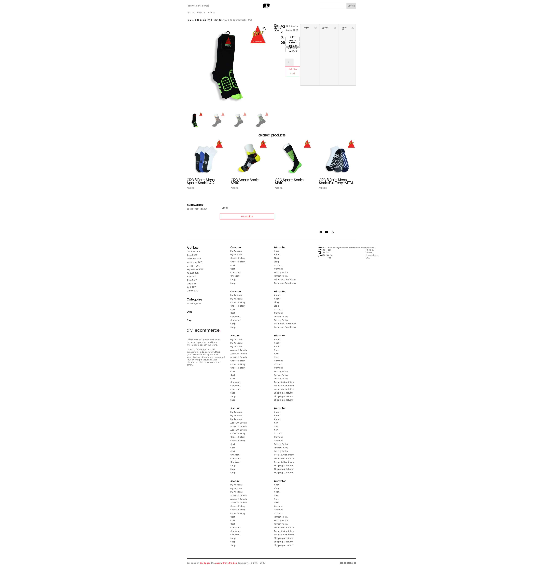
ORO (189, 12)
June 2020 (192, 255)
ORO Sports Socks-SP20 (291, 28)
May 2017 (191, 283)
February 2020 (194, 258)
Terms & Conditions (284, 382)
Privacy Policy (281, 272)
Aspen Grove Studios (226, 563)
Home (190, 20)
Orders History (237, 258)
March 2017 (192, 290)
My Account (236, 251)
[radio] (292, 39)
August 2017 (193, 273)
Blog (276, 258)
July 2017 (191, 276)
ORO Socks (200, 20)
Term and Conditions (285, 279)
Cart (232, 265)
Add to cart (292, 71)
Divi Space (205, 563)
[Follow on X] (332, 231)
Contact (278, 265)
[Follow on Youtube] (326, 231)
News (277, 350)
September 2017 (195, 269)
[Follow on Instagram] (320, 231)
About (277, 251)
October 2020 (194, 251)
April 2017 (191, 287)
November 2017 (194, 262)
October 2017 (194, 265)
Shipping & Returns (283, 392)
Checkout (235, 272)
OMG (199, 12)
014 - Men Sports (217, 20)
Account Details (238, 350)
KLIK (210, 12)
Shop (233, 279)
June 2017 (192, 280)
